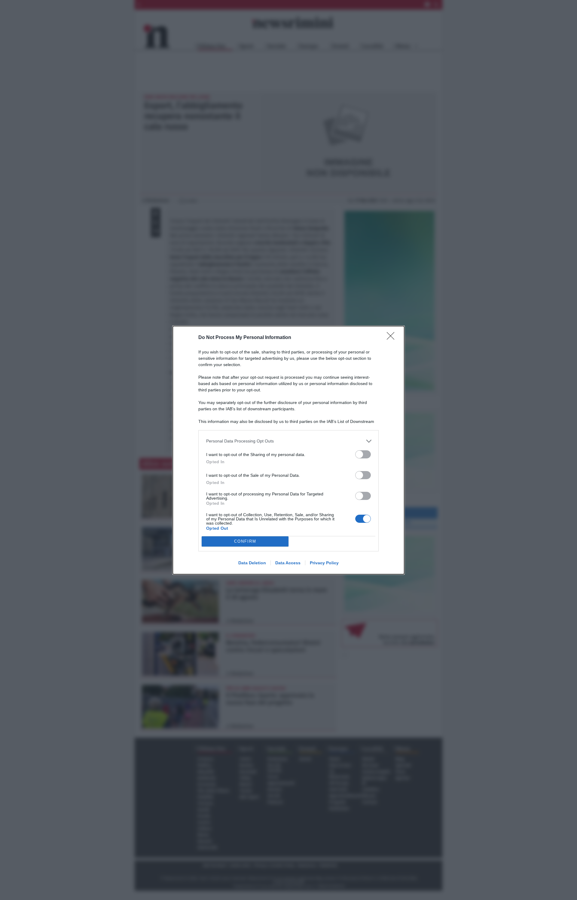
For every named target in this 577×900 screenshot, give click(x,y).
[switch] (363, 454)
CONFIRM (245, 541)
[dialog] (288, 450)
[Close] (392, 338)
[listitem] (288, 441)
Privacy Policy (324, 562)
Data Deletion (252, 562)
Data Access (288, 562)
